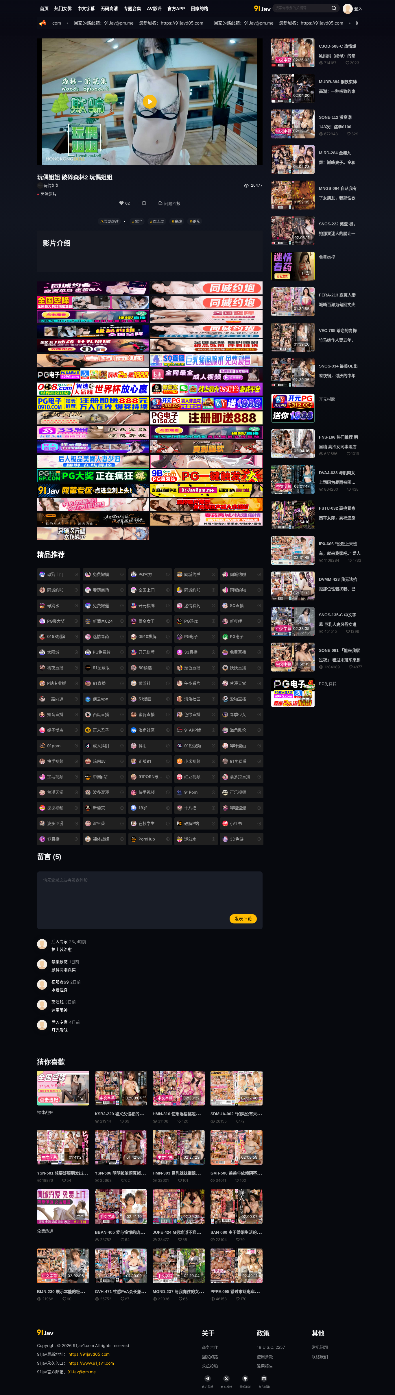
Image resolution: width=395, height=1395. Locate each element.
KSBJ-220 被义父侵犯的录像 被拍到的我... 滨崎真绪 (142, 1114)
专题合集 (132, 8)
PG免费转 (328, 683)
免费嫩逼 (45, 1230)
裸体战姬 (45, 1112)
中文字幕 (86, 8)
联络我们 (320, 1356)
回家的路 (199, 8)
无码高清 (109, 8)
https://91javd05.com (89, 1354)
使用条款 (265, 1356)
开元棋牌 (327, 399)
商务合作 (210, 1347)
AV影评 (154, 8)
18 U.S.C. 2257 (271, 1347)
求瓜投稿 (210, 1366)
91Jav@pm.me (81, 1371)
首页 (44, 8)
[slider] (116, 157)
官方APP (176, 8)
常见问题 (320, 1347)
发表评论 (243, 918)
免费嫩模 (327, 257)
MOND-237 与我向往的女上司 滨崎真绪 (188, 1292)
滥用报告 (265, 1366)
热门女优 (63, 8)
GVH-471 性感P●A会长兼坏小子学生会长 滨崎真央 (141, 1292)
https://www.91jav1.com (91, 1363)
